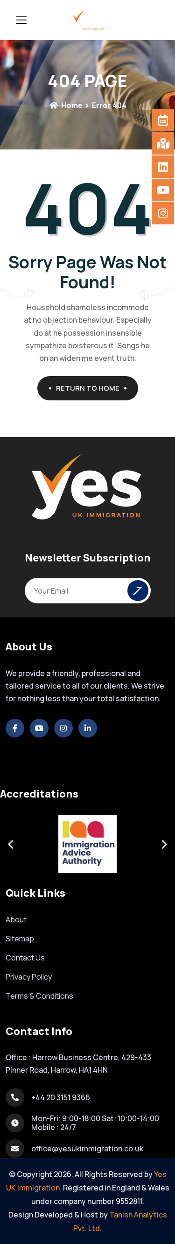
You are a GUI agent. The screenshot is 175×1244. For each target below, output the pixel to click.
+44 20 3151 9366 (60, 1097)
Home (71, 105)
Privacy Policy (29, 977)
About (16, 919)
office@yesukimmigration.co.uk (87, 1148)
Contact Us (25, 958)
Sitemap (20, 938)
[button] (10, 844)
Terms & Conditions (39, 996)
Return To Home (87, 388)
